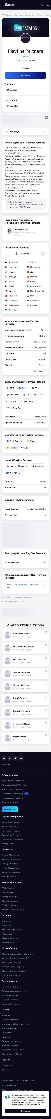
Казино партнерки (10, 822)
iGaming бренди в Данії (12, 962)
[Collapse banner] (46, 117)
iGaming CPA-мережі (11, 859)
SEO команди (8, 892)
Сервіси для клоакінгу (12, 1041)
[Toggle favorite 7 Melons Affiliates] (46, 722)
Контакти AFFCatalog (12, 789)
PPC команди (8, 888)
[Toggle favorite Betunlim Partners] (46, 709)
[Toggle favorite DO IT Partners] (46, 658)
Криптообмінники (10, 1004)
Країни (5, 1070)
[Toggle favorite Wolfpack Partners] (46, 671)
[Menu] (47, 4)
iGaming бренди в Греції (13, 967)
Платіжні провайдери (12, 987)
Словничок (7, 1065)
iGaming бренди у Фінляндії (14, 958)
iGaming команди (10, 901)
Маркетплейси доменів (13, 1050)
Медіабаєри (7, 934)
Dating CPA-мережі (10, 864)
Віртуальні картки (10, 995)
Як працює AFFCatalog (12, 798)
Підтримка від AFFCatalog (14, 785)
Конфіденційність (9, 1085)
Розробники (7, 1037)
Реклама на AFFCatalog (15, 793)
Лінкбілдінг (7, 1032)
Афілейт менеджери (11, 938)
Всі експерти (8, 942)
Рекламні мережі (10, 1045)
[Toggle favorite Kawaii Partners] (46, 697)
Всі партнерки (8, 843)
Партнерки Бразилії (11, 835)
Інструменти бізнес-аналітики (16, 1024)
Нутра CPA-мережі (10, 868)
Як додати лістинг (10, 802)
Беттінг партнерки (10, 826)
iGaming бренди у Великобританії (17, 954)
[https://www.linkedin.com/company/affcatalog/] (4, 758)
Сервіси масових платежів (14, 991)
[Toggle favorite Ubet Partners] (46, 735)
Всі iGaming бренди (11, 975)
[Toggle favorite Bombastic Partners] (46, 632)
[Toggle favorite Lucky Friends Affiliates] (46, 645)
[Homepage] (10, 4)
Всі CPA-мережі (9, 876)
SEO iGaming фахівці (11, 929)
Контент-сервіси (10, 1028)
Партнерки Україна (11, 831)
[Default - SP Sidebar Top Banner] (25, 119)
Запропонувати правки (14, 601)
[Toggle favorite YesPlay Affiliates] (46, 684)
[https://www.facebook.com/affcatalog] (10, 758)
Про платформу (8, 1080)
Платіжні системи (10, 999)
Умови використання (25, 1080)
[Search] (42, 5)
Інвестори (6, 925)
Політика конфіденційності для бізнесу (18, 1090)
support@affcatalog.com (13, 781)
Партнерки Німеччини (12, 839)
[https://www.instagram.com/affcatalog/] (15, 758)
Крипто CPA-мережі (11, 872)
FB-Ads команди (9, 905)
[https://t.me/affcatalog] (21, 758)
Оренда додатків (10, 1019)
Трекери (6, 1015)
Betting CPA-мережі (11, 855)
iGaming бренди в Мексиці (14, 971)
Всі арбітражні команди (13, 909)
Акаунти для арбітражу (12, 1054)
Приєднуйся (10, 809)
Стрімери (6, 921)
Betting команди (9, 896)
